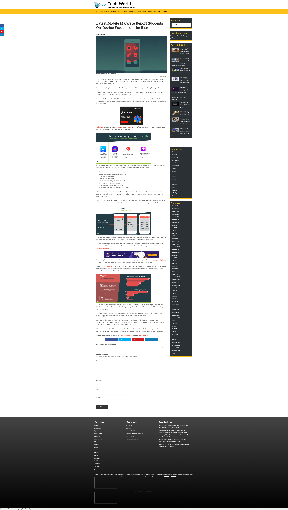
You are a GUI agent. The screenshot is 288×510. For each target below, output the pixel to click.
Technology (175, 193)
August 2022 (175, 288)
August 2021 (175, 320)
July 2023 (174, 258)
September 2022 (176, 285)
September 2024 (176, 222)
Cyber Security (131, 11)
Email (98, 389)
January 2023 (175, 274)
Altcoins (174, 152)
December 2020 (176, 342)
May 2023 (174, 263)
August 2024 (175, 225)
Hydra (98, 127)
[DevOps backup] (131, 125)
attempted (110, 266)
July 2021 (174, 323)
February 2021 (175, 337)
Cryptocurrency (104, 11)
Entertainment (175, 165)
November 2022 (176, 279)
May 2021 (174, 329)
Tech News (113, 11)
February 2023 (175, 271)
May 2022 (174, 296)
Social (173, 187)
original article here (143, 335)
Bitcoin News (175, 154)
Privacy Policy (130, 436)
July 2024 (174, 228)
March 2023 (175, 268)
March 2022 (175, 301)
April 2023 (174, 266)
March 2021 (175, 334)
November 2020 (176, 345)
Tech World (119, 3)
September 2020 (176, 350)
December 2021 (176, 309)
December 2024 (176, 214)
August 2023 (175, 255)
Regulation (174, 184)
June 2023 (174, 260)
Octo (122, 127)
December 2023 (176, 247)
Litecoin (174, 179)
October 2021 (175, 315)
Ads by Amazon (163, 76)
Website (98, 397)
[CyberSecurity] (131, 257)
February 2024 (175, 241)
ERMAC (129, 127)
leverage (155, 260)
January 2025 (175, 211)
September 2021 (176, 318)
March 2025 (175, 206)
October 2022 (175, 282)
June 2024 (174, 230)
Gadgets (139, 11)
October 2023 (175, 249)
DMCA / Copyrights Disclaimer (134, 433)
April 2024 (174, 236)
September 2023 (176, 252)
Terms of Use (166, 476)
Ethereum (174, 168)
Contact (165, 11)
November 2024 (176, 217)
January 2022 (175, 307)
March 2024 (175, 238)
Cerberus (117, 127)
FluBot (102, 127)
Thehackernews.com (125, 335)
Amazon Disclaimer (131, 431)
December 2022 (176, 277)
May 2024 (174, 233)
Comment (99, 361)
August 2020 (175, 353)
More (159, 11)
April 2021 (174, 331)
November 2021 (176, 312)
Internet (120, 11)
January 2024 (175, 244)
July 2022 (174, 290)
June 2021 (174, 326)
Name (98, 381)
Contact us (129, 425)
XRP (173, 195)
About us (128, 428)
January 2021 (175, 339)
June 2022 (174, 293)
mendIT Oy (150, 491)
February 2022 (175, 304)
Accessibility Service (102, 248)
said (105, 94)
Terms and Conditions (132, 439)
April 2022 (174, 298)
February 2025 (175, 208)
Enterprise (174, 163)
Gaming (125, 11)
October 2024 (175, 219)
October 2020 (175, 348)
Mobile (154, 11)
